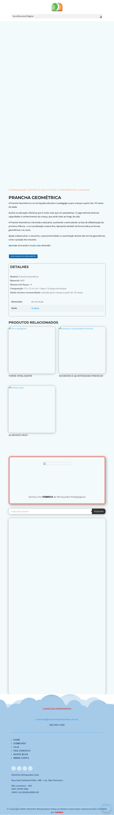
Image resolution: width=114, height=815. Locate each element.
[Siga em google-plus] (25, 768)
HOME (16, 739)
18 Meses (35, 308)
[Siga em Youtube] (30, 768)
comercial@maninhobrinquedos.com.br (57, 719)
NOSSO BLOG (20, 754)
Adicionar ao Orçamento (23, 256)
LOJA (16, 747)
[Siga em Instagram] (19, 768)
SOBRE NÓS (19, 743)
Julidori (59, 812)
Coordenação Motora (23, 190)
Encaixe (84, 190)
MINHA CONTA (21, 757)
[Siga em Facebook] (13, 768)
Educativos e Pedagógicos (59, 190)
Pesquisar (98, 511)
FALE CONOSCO (21, 750)
